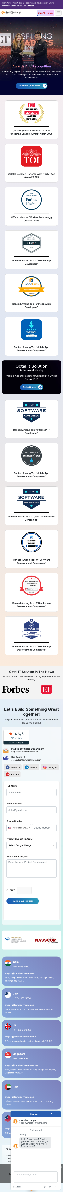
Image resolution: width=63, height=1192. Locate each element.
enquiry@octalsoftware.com (20, 973)
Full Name (11, 785)
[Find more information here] (35, 1150)
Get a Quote (29, 387)
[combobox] (18, 827)
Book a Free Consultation (22, 6)
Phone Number (15, 821)
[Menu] (58, 13)
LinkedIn (34, 767)
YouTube (15, 774)
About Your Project (17, 856)
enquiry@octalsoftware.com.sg (21, 1065)
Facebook (15, 767)
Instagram (52, 767)
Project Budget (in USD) (19, 838)
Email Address (15, 803)
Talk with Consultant (29, 85)
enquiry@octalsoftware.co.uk (20, 1036)
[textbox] (19, 828)
